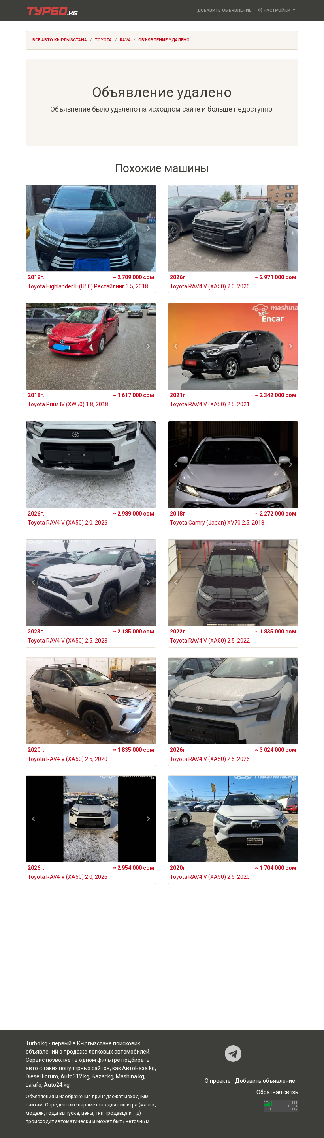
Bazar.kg (102, 1076)
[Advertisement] (162, 967)
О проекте (218, 1081)
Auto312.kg (74, 1076)
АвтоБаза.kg (138, 1068)
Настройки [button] (277, 10)
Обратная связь (277, 1092)
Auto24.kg (57, 1085)
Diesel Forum (42, 1076)
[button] (33, 228)
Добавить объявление (224, 10)
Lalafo (33, 1085)
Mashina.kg (130, 1076)
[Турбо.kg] (52, 10)
